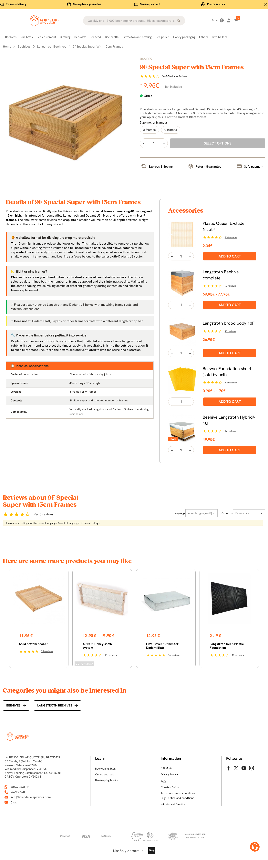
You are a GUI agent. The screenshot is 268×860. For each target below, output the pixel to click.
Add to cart (230, 256)
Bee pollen (162, 37)
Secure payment (150, 4)
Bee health (112, 37)
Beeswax (80, 37)
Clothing (65, 37)
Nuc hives (26, 37)
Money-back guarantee (87, 4)
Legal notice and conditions (177, 798)
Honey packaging (184, 37)
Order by (227, 513)
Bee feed (95, 37)
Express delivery (16, 4)
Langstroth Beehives (54, 705)
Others (203, 37)
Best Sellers (219, 37)
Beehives (10, 37)
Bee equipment (46, 37)
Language (179, 513)
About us (166, 768)
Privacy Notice (169, 774)
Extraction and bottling (137, 37)
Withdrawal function (173, 804)
